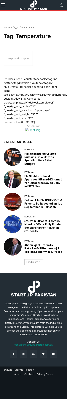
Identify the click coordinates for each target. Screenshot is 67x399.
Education (30, 217)
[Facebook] (13, 354)
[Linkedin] (33, 354)
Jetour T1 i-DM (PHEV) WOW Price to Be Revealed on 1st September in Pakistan (43, 204)
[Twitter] (43, 354)
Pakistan (29, 150)
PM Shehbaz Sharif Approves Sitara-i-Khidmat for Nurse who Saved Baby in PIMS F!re (43, 181)
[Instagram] (23, 354)
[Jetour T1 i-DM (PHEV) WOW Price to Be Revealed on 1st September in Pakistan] (13, 202)
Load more (32, 262)
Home (7, 27)
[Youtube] (53, 354)
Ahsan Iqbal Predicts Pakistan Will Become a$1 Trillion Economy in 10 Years (43, 248)
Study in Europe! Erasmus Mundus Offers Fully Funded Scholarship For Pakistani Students (43, 226)
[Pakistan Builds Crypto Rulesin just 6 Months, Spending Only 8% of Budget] (13, 157)
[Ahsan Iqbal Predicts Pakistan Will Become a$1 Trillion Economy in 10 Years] (13, 247)
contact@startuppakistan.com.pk (33, 344)
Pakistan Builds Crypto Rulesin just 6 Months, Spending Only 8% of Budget (40, 159)
